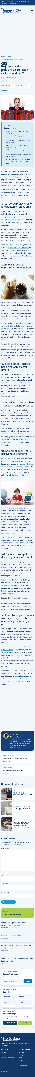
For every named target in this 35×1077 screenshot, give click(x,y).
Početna (3, 56)
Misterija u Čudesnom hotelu (11, 935)
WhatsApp (20, 85)
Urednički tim (5, 1060)
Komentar (5, 849)
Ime (3, 875)
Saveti (10, 56)
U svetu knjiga (23, 1066)
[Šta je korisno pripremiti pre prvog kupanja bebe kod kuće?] (6, 808)
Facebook (12, 85)
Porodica (7, 996)
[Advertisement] (17, 33)
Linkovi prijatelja (6, 1055)
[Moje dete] (11, 10)
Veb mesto (5, 892)
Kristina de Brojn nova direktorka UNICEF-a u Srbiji (22, 794)
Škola (6, 1002)
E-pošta (28, 85)
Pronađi (28, 981)
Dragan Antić (9, 77)
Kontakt (3, 1052)
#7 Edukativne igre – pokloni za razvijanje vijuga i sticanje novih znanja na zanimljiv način (18, 161)
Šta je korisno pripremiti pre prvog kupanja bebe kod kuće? (21, 808)
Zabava (21, 1002)
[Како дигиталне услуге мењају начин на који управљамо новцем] (6, 824)
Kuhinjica (21, 1063)
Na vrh (25, 1022)
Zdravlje (21, 996)
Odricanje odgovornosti (8, 1058)
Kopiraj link (5, 90)
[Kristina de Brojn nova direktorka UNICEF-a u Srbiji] (6, 794)
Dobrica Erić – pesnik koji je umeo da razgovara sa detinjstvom (14, 924)
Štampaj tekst (10, 1022)
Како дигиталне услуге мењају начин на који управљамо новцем (21, 823)
